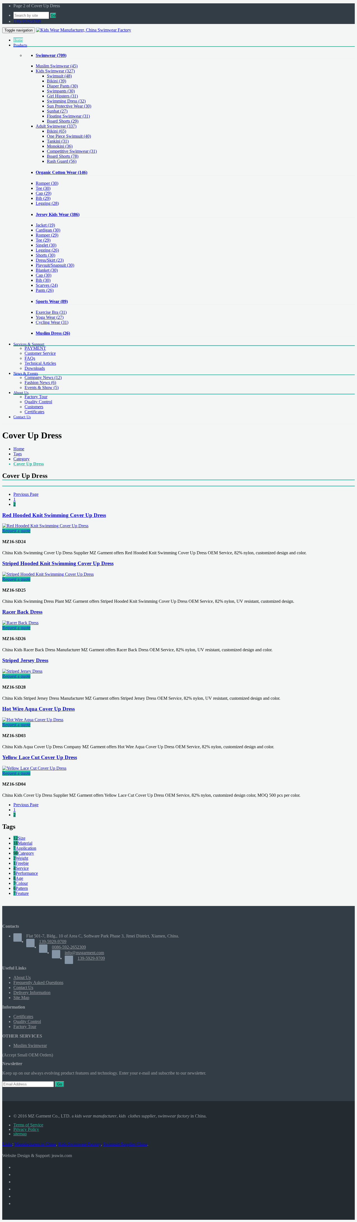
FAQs (30, 358)
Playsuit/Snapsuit (55, 265)
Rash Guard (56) (61, 161)
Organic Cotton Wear (61, 172)
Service (22, 868)
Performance (27, 873)
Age (19, 878)
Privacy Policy (26, 1129)
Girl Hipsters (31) (62, 96)
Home (18, 448)
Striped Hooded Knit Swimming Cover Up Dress (58, 563)
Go (53, 15)
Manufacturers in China (35, 1144)
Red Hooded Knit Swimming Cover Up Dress (54, 515)
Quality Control (38, 401)
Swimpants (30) (61, 91)
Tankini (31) (58, 141)
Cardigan (48, 230)
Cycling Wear (52, 322)
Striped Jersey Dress (25, 660)
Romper (47, 183)
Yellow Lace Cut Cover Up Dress (39, 757)
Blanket (47, 270)
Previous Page (25, 494)
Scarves (47, 285)
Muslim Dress (53, 333)
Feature (22, 893)
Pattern (22, 888)
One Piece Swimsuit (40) (69, 136)
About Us (22, 977)
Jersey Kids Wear (57, 214)
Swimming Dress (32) (66, 101)
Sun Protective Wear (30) (69, 106)
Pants (45, 290)
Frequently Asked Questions (38, 982)
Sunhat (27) (57, 111)
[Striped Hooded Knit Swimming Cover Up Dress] (48, 574)
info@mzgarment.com (84, 952)
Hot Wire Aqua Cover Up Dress (38, 709)
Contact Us (23, 987)
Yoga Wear (50, 317)
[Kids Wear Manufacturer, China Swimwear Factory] (83, 30)
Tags (17, 453)
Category (21, 458)
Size (21, 838)
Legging (47, 203)
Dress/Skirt (50, 260)
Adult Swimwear (56, 126)
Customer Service (40, 353)
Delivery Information (31, 992)
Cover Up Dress (28, 463)
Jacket (45, 225)
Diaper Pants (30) (62, 86)
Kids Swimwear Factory (79, 1144)
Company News (43, 377)
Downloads (35, 368)
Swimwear (51, 55)
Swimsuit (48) (59, 76)
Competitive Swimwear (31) (72, 151)
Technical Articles (40, 363)
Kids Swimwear (55, 71)
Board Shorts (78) (62, 156)
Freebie (22, 863)
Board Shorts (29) (62, 121)
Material (25, 843)
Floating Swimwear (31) (68, 116)
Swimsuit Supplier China (125, 1144)
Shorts (45, 255)
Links (7, 1144)
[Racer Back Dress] (20, 622)
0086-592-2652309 (69, 947)
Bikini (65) (56, 131)
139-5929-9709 (27, 21)
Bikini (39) (56, 81)
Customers (34, 406)
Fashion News (40, 382)
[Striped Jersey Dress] (22, 671)
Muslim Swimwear (57, 66)
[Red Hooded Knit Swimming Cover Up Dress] (45, 525)
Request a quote (16, 530)
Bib (43, 198)
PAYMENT (35, 348)
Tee (43, 188)
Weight (22, 858)
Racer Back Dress (22, 612)
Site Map (21, 997)
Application (26, 848)
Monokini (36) (60, 146)
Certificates (34, 411)
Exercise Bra (51, 312)
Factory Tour (36, 396)
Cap (43, 193)
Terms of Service (28, 1125)
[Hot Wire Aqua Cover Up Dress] (32, 719)
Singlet (46, 245)
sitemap (20, 1133)
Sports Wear (52, 301)
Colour (22, 883)
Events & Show (42, 387)
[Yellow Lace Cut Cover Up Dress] (34, 768)
